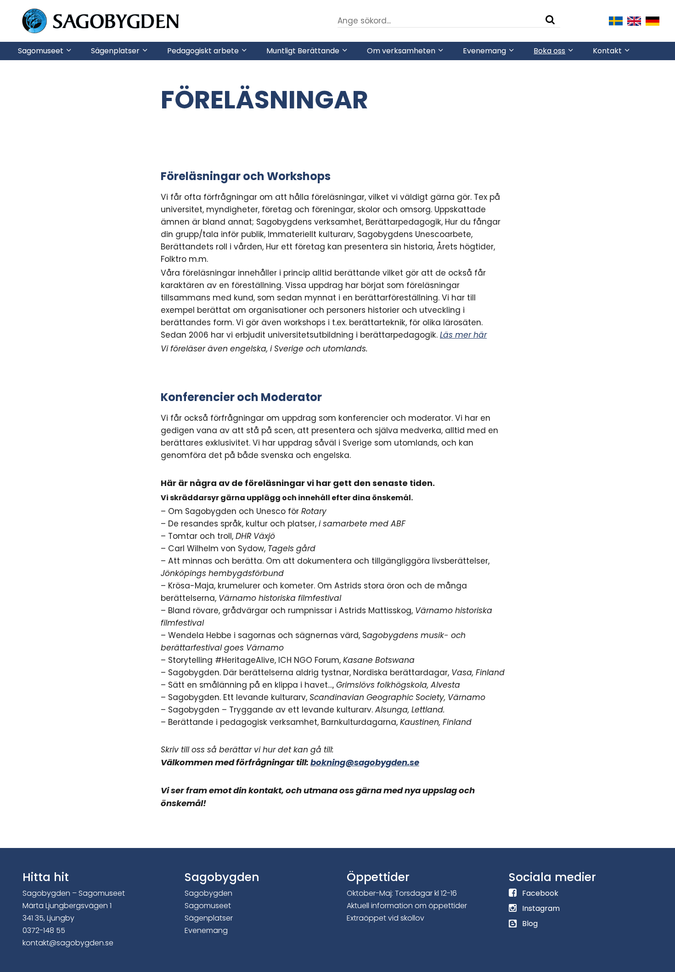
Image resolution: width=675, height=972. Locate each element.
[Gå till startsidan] (128, 20)
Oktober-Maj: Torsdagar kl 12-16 (402, 893)
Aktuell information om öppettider (407, 905)
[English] (634, 20)
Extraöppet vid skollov (385, 918)
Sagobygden (208, 893)
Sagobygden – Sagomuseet (73, 893)
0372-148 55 (43, 930)
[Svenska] (616, 20)
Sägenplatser (209, 918)
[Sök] (550, 20)
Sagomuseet (208, 905)
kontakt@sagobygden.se (67, 943)
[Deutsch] (652, 20)
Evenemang (206, 930)
